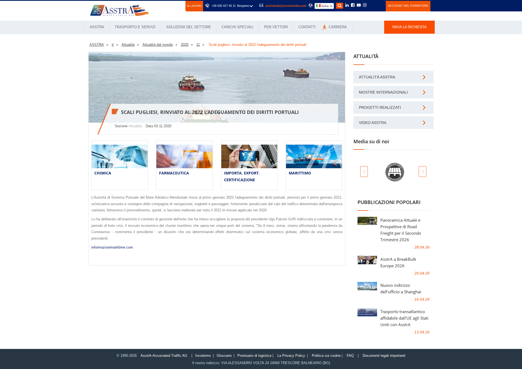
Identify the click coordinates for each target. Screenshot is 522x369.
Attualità (135, 126)
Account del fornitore (408, 5)
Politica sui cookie (326, 356)
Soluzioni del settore (188, 27)
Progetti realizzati (380, 107)
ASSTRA (97, 27)
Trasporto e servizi (135, 27)
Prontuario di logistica (254, 356)
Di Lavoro (194, 5)
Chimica (102, 173)
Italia (325, 6)
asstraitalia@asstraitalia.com (285, 5)
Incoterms (203, 356)
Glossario (224, 356)
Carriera (338, 27)
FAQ (350, 356)
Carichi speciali (237, 27)
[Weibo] (371, 5)
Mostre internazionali (383, 92)
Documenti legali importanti (384, 356)
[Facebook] (353, 5)
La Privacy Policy (291, 356)
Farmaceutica (174, 173)
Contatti (307, 27)
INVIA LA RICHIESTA (409, 27)
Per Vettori (276, 27)
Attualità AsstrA (377, 77)
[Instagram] (364, 5)
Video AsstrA (372, 122)
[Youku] (378, 5)
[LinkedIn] (347, 5)
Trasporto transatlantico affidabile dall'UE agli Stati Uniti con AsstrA (404, 318)
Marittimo (300, 173)
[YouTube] (359, 5)
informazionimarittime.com (112, 247)
